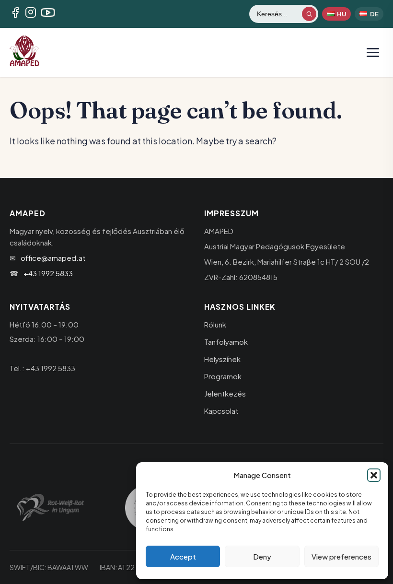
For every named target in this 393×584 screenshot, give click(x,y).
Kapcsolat (221, 410)
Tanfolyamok (226, 341)
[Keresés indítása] (309, 14)
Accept (183, 556)
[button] (374, 475)
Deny (262, 556)
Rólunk (215, 324)
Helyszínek (222, 358)
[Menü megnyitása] (372, 52)
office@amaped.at (53, 257)
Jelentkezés (225, 393)
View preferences (341, 556)
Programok (223, 376)
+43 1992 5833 (48, 273)
